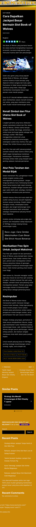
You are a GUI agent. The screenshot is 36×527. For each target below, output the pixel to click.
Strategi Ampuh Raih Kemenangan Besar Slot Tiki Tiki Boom (26, 371)
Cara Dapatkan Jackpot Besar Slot (14, 351)
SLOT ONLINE (6, 13)
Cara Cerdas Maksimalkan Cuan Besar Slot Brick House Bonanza (17, 235)
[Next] (31, 401)
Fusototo (15, 480)
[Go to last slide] (4, 401)
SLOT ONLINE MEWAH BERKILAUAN (14, 358)
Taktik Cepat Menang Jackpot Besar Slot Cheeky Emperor (8, 372)
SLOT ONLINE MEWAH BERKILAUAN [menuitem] (20, 97)
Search (4, 429)
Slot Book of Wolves (10, 354)
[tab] (14, 411)
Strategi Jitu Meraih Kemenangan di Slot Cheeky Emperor (16, 399)
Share (23, 42)
